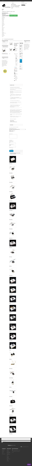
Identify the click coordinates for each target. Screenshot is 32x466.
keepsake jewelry (4, 64)
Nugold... (10, 312)
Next (9, 53)
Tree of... (10, 331)
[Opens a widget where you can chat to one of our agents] (29, 465)
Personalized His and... (5, 53)
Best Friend (3, 18)
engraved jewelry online (4, 63)
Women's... (10, 424)
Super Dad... (10, 396)
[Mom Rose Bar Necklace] (12, 364)
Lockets (3, 31)
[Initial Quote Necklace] (12, 345)
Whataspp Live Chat (26, 446)
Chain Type (20, 48)
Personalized (3, 17)
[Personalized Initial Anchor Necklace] (12, 289)
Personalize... (11, 182)
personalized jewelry (4, 60)
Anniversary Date (21, 53)
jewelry (29, 44)
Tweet (16, 67)
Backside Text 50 (21, 46)
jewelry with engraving (26, 47)
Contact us (3, 0)
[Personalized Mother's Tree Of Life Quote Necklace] (12, 215)
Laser (2, 36)
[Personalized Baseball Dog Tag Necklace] (12, 271)
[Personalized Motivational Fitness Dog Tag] (12, 429)
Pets (2, 26)
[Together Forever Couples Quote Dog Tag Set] (12, 354)
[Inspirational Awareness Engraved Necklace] (12, 243)
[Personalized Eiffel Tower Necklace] (12, 205)
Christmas (3, 19)
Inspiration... (10, 247)
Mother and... (11, 238)
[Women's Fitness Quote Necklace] (12, 419)
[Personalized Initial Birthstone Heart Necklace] (12, 280)
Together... (10, 359)
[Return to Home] (3, 39)
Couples (3, 20)
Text (20, 51)
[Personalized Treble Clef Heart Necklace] (12, 168)
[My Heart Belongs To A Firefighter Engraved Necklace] (12, 252)
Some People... (11, 377)
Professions (3, 27)
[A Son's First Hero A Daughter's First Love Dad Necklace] (12, 382)
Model (15, 47)
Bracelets (3, 34)
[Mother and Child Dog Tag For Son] (12, 233)
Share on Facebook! (16, 77)
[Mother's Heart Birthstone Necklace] (12, 261)
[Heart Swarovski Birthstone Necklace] (12, 298)
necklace (7, 62)
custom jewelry (4, 62)
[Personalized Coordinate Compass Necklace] (12, 401)
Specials (4, 41)
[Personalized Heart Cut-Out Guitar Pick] (12, 177)
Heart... (10, 303)
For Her (3, 22)
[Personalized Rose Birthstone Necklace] (12, 336)
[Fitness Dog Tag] (12, 410)
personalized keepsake (26, 45)
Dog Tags (3, 32)
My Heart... (10, 256)
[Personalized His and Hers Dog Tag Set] (10, 49)
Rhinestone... (11, 163)
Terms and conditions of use (8, 454)
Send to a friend (16, 79)
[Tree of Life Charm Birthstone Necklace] (12, 326)
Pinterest (16, 68)
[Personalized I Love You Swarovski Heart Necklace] (12, 187)
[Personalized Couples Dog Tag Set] (12, 196)
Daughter (3, 30)
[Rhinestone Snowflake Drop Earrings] (12, 159)
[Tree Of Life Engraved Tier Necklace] (12, 317)
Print (15, 80)
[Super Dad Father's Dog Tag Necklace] (12, 392)
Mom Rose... (11, 368)
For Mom (3, 21)
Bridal (2, 29)
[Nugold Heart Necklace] (12, 308)
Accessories (3, 35)
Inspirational (3, 24)
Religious (3, 25)
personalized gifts (26, 44)
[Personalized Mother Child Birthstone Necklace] (12, 224)
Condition (15, 48)
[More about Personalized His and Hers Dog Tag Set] (4, 51)
